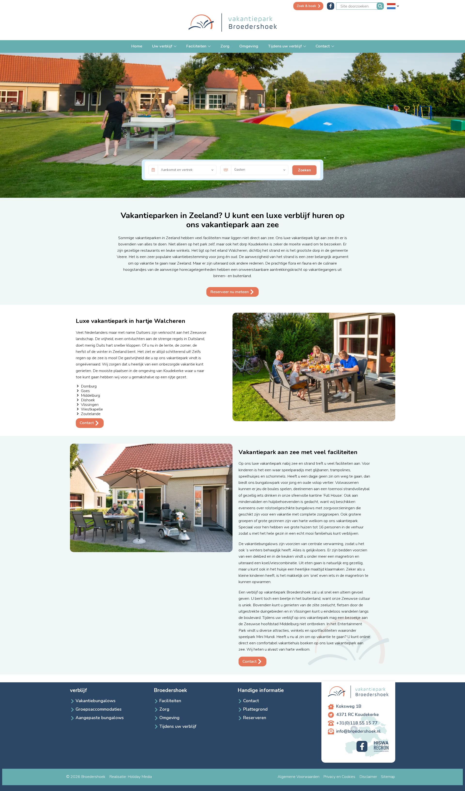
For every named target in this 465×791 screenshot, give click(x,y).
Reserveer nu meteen (229, 292)
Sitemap (388, 776)
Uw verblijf (162, 46)
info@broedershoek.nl (358, 731)
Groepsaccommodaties (99, 709)
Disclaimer (368, 776)
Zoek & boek (306, 6)
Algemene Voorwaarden (298, 776)
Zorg (224, 46)
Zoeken (304, 170)
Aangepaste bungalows (100, 718)
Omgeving (248, 46)
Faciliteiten (196, 46)
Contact (323, 46)
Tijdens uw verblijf (285, 46)
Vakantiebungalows (96, 701)
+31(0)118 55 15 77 (357, 723)
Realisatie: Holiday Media (130, 776)
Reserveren (254, 718)
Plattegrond (255, 709)
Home (136, 46)
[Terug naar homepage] (232, 23)
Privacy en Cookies (339, 776)
